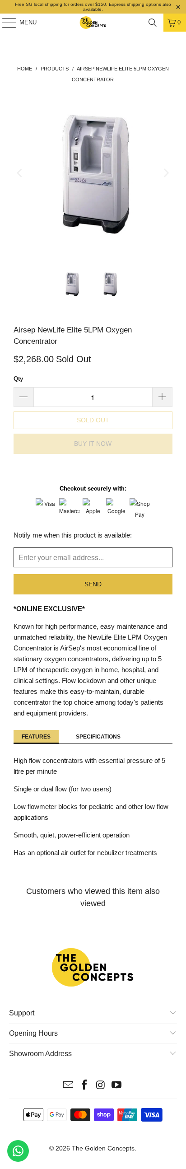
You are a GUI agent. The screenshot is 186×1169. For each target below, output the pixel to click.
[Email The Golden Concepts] (68, 1085)
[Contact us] (18, 1151)
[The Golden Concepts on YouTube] (117, 1085)
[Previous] (20, 173)
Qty (18, 378)
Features (36, 737)
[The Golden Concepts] (93, 23)
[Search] (152, 23)
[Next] (165, 173)
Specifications (98, 737)
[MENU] (4, 23)
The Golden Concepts (103, 1148)
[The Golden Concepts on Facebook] (84, 1085)
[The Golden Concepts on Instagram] (100, 1085)
